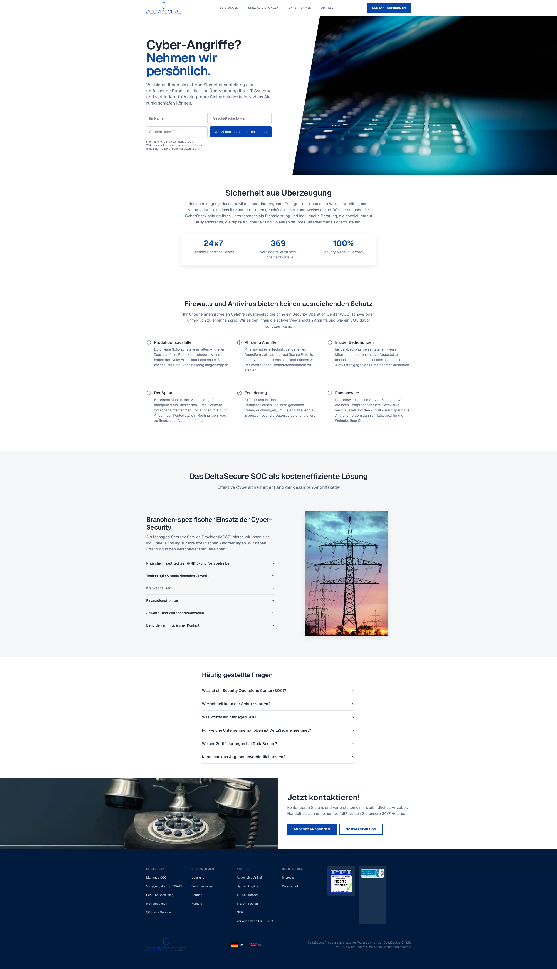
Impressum (289, 877)
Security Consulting (159, 895)
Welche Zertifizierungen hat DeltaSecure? (239, 743)
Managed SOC (156, 877)
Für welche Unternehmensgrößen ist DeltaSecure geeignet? (256, 730)
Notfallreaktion (361, 829)
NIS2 (240, 912)
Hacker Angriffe (247, 886)
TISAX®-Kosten (247, 904)
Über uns (197, 877)
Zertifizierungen (202, 886)
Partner (196, 895)
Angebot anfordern (312, 829)
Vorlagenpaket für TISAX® (164, 886)
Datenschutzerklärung (186, 148)
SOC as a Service (158, 912)
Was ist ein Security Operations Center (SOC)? (244, 690)
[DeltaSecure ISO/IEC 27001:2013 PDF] (341, 895)
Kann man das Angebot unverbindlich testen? (243, 756)
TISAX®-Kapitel (247, 895)
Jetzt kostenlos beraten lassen (241, 132)
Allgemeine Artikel (249, 877)
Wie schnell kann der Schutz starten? (236, 703)
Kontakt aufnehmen (389, 8)
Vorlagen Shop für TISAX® (255, 921)
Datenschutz (291, 886)
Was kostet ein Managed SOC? (230, 717)
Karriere (196, 904)
